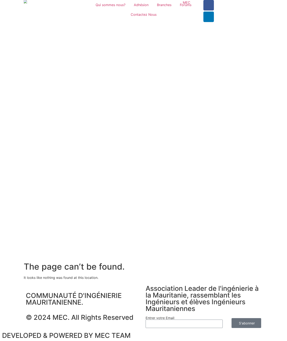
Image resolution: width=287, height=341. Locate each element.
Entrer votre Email (160, 318)
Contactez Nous (144, 14)
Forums (185, 5)
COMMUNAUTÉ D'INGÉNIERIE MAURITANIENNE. (74, 298)
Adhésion (141, 5)
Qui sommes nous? (110, 5)
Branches (164, 5)
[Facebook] (208, 5)
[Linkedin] (208, 17)
